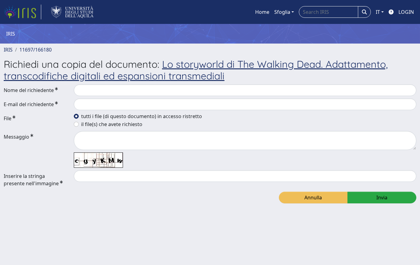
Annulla (313, 197)
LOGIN (406, 12)
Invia (381, 197)
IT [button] (378, 12)
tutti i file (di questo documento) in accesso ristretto (141, 116)
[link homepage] (22, 12)
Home (262, 12)
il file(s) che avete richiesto (111, 124)
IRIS (8, 49)
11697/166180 (35, 49)
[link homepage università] (72, 12)
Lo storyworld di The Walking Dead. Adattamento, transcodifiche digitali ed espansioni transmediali (196, 70)
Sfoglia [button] (282, 12)
